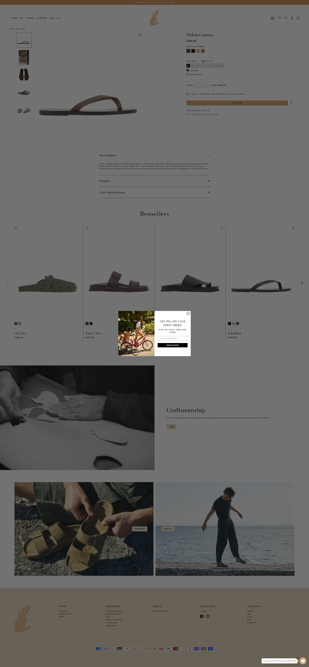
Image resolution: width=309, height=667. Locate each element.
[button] (302, 660)
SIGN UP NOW (173, 345)
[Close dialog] (188, 313)
